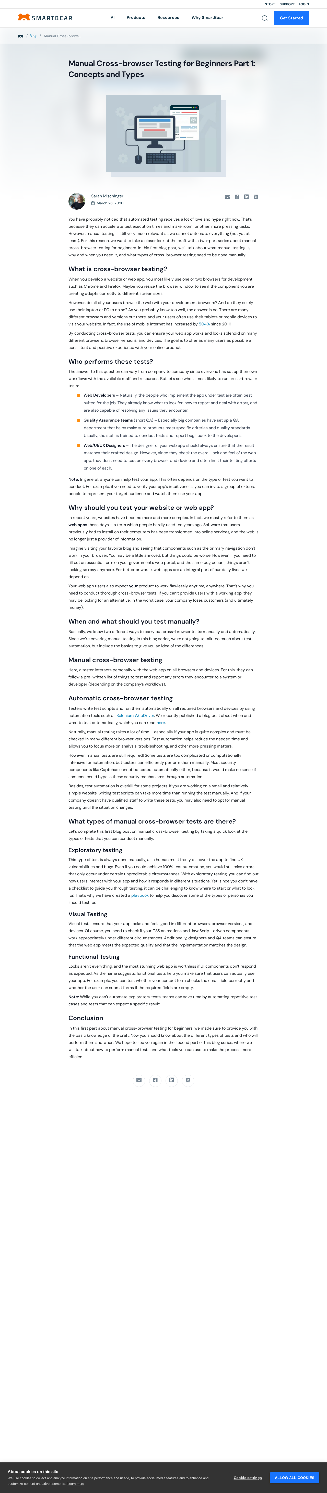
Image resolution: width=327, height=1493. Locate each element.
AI (112, 17)
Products (136, 17)
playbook (140, 895)
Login (304, 4)
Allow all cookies (294, 1478)
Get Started (291, 18)
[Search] (265, 18)
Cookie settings (248, 1478)
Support (287, 4)
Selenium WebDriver (135, 715)
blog (33, 35)
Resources (168, 17)
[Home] (45, 16)
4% (207, 324)
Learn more (75, 1484)
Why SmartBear (207, 17)
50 (201, 324)
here (161, 722)
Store (270, 4)
